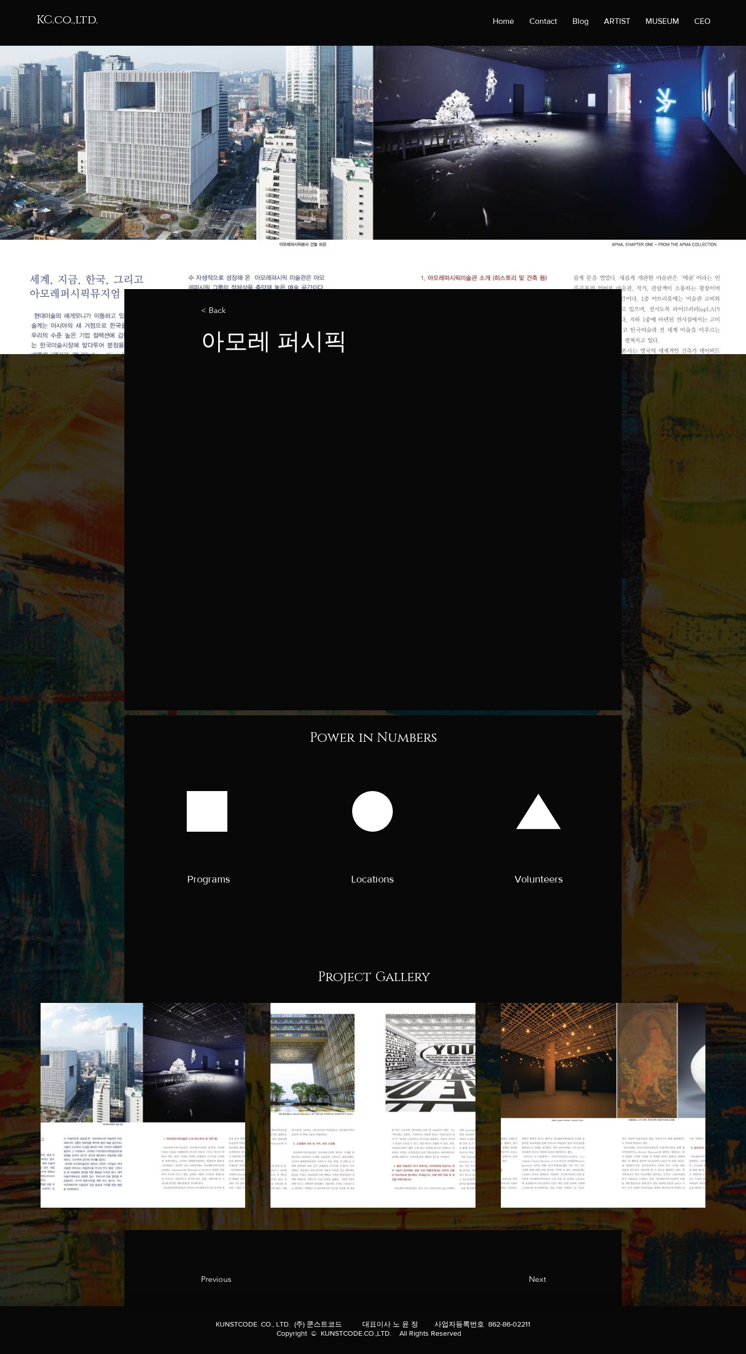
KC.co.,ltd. (67, 20)
